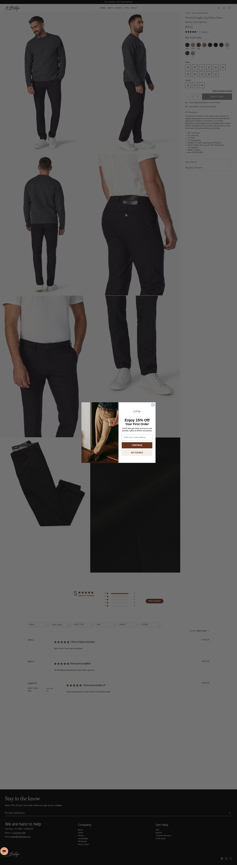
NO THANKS (137, 453)
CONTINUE (137, 445)
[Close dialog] (153, 404)
